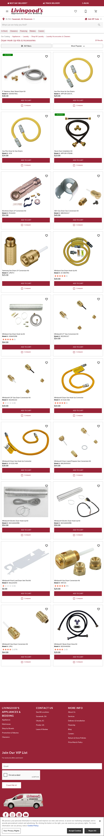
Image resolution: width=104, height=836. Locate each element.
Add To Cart (26, 100)
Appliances (16, 36)
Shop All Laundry (37, 36)
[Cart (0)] (96, 11)
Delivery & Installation (76, 721)
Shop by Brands (8, 728)
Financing (71, 725)
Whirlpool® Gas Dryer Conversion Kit (67, 580)
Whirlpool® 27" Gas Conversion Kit (66, 334)
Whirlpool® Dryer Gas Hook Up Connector (68, 398)
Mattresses (6, 724)
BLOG (87, 3)
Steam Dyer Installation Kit (63, 151)
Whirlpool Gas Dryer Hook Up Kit (13, 334)
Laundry (26, 36)
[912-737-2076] (86, 11)
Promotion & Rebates (10, 733)
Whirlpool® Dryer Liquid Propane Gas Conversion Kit (72, 461)
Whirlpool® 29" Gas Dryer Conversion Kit (16, 398)
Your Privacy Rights (11, 831)
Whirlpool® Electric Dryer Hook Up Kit (15, 521)
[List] (76, 11)
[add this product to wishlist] (47, 56)
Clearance (6, 737)
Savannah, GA (41, 716)
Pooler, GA (40, 725)
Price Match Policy (75, 742)
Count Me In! (11, 785)
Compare (27, 105)
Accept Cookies (75, 831)
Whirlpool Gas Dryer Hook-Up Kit (65, 271)
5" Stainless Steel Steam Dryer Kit (13, 91)
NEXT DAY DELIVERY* (18, 3)
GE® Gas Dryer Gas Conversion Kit (66, 211)
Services (71, 716)
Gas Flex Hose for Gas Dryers (64, 91)
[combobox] (78, 46)
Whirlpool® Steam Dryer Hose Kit (65, 644)
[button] (7, 11)
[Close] (100, 821)
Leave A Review (42, 729)
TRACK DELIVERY (53, 3)
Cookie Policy (33, 826)
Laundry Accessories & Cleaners (58, 36)
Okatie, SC (40, 721)
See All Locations (42, 712)
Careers (71, 734)
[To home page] (27, 11)
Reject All (92, 831)
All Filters (27, 46)
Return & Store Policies (77, 738)
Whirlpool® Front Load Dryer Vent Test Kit (16, 580)
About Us (71, 712)
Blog (70, 729)
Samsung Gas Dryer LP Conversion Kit (15, 271)
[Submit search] (99, 25)
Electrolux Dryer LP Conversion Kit (14, 211)
